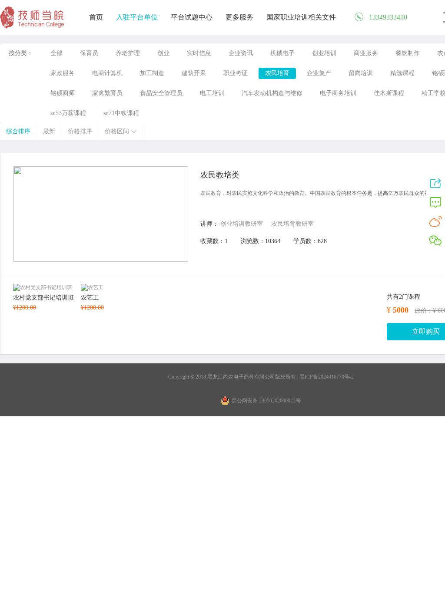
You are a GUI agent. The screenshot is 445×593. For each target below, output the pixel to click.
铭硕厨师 (62, 93)
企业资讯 (241, 53)
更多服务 (239, 17)
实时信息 (199, 53)
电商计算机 (107, 73)
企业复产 (319, 73)
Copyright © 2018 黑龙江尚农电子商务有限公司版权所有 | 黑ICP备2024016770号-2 (261, 377)
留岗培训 (361, 73)
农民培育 (277, 73)
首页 (96, 17)
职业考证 (235, 73)
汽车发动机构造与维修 (272, 93)
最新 (49, 131)
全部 (56, 53)
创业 (163, 53)
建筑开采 (194, 73)
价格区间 (117, 131)
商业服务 (366, 53)
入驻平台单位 (137, 17)
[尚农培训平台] (32, 27)
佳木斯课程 (389, 93)
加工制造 (152, 73)
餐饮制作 (407, 53)
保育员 (89, 53)
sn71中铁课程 (121, 113)
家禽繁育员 (107, 93)
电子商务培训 (338, 93)
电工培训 (212, 93)
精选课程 (402, 73)
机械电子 (282, 53)
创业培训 (324, 53)
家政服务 (62, 73)
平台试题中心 (192, 17)
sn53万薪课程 (68, 113)
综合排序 (18, 131)
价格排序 (80, 131)
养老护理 (128, 53)
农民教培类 (219, 175)
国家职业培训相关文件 (301, 17)
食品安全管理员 (161, 93)
